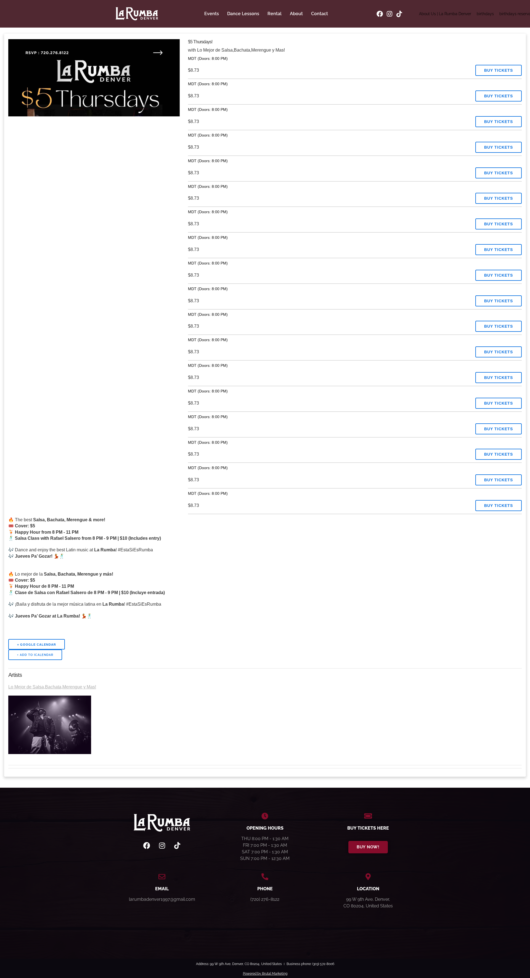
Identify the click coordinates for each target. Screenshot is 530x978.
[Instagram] (389, 14)
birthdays (485, 14)
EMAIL (162, 888)
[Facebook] (380, 14)
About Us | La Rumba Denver (445, 14)
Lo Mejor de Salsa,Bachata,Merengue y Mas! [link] (52, 687)
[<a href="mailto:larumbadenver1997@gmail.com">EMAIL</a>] (161, 876)
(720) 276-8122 (264, 899)
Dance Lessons (243, 13)
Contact (319, 13)
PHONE (265, 888)
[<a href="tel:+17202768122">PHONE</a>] (264, 876)
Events (211, 13)
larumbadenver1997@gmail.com (162, 899)
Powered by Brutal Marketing (265, 974)
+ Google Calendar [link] (36, 644)
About (296, 13)
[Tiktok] (399, 14)
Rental (274, 13)
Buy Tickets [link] (498, 70)
